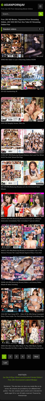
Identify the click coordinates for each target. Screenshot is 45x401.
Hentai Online (36, 377)
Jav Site (6, 377)
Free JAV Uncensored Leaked (19, 380)
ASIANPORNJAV (14, 5)
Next (36, 357)
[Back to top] (38, 395)
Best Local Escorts (23, 377)
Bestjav (34, 380)
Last (5, 363)
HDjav (12, 377)
